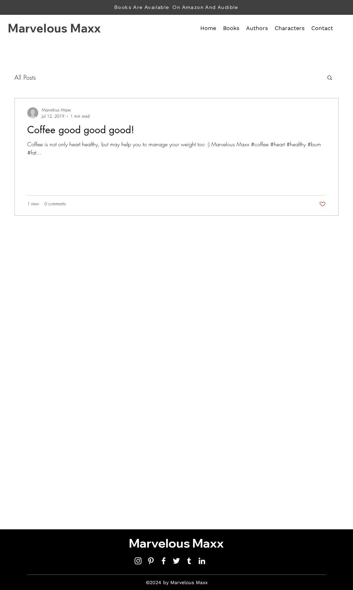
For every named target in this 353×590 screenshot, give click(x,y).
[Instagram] (138, 561)
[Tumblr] (189, 561)
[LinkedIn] (201, 561)
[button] (329, 78)
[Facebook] (163, 561)
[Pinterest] (150, 561)
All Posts (25, 77)
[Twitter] (176, 561)
